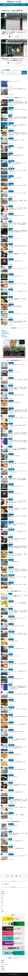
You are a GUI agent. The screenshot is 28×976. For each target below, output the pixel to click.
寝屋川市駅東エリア (5, 333)
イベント (2, 903)
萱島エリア (4, 335)
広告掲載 (2, 968)
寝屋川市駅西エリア (5, 332)
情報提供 (2, 891)
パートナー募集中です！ (5, 883)
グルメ (2, 895)
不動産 (2, 911)
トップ (2, 889)
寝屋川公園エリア (5, 336)
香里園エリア (4, 330)
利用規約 (2, 962)
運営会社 (2, 966)
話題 (2, 901)
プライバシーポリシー (5, 964)
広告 (2, 909)
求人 (2, 907)
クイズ (2, 905)
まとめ (2, 899)
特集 (2, 897)
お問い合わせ (3, 970)
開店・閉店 (3, 893)
